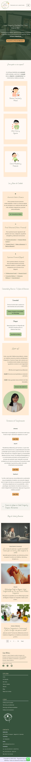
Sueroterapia (15, 278)
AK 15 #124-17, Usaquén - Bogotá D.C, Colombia (13, 734)
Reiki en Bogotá (9, 246)
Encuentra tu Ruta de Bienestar (15, 40)
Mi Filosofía (5, 679)
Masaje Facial (22, 273)
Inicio (4, 677)
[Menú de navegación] (28, 5)
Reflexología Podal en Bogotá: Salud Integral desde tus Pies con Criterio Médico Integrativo (15, 591)
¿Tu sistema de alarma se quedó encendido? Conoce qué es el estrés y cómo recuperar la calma (15, 550)
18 (18, 641)
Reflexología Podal (11, 273)
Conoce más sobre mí (21, 387)
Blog (4, 689)
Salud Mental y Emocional (15, 546)
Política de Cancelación (8, 710)
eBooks (4, 686)
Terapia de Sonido (11, 239)
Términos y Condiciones (8, 705)
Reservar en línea (7, 691)
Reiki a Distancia (20, 244)
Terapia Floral (10, 244)
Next (22, 641)
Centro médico (6, 684)
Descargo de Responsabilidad (10, 707)
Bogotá (15, 586)
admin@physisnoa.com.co (8, 744)
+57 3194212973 (6, 739)
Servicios (5, 681)
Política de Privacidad (8, 702)
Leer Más (15, 439)
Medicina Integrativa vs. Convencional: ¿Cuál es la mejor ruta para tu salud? (15, 629)
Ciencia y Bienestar (15, 626)
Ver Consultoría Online (16, 214)
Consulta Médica (10, 276)
